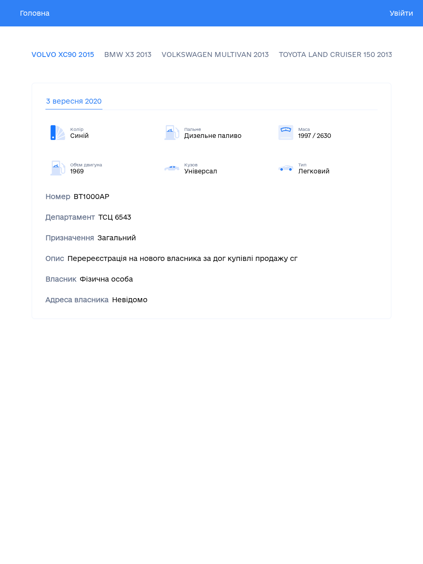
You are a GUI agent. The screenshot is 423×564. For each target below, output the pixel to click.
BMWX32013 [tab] (128, 54)
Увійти (401, 13)
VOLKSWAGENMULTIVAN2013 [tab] (215, 54)
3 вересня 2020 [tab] (74, 101)
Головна (35, 13)
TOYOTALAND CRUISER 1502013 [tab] (335, 54)
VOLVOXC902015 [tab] (62, 54)
